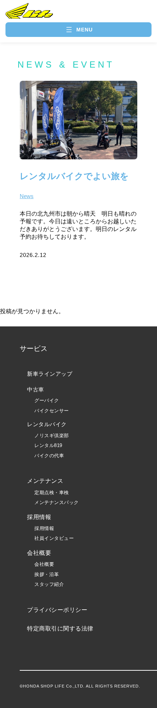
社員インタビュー (54, 538)
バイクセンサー (51, 410)
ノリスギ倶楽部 (51, 435)
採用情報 (44, 528)
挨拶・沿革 (46, 574)
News (27, 196)
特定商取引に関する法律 (60, 628)
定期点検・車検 (51, 492)
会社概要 (44, 564)
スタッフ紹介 (49, 584)
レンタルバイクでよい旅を (74, 176)
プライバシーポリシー (57, 610)
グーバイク (46, 400)
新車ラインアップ (49, 374)
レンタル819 (48, 445)
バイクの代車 (49, 455)
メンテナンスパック (56, 502)
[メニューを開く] (79, 29)
